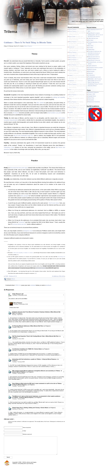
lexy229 (71, 112)
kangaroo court (28, 231)
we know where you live (19, 224)
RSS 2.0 (18, 285)
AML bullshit (40, 102)
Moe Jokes (90, 45)
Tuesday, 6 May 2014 (17, 327)
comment (33, 285)
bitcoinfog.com (61, 256)
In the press (91, 99)
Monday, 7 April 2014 (17, 314)
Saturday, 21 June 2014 (18, 338)
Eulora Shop (91, 98)
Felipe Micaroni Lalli (17, 294)
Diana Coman (72, 36)
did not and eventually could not (23, 135)
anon (70, 117)
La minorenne (91, 75)
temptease (71, 80)
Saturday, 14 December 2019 (19, 350)
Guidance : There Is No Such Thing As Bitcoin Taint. (28, 42)
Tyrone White (72, 55)
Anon (70, 89)
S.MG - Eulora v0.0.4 (11, 276)
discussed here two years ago (18, 167)
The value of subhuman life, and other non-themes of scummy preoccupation (95, 53)
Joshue (70, 135)
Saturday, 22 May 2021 (18, 409)
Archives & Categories (93, 92)
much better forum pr (40, 268)
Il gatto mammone (92, 65)
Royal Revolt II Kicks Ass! (94, 60)
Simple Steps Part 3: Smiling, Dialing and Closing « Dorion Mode (30, 407)
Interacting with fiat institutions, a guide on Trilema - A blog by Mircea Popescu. (34, 359)
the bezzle (16, 113)
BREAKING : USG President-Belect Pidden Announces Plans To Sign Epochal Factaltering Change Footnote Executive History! (95, 82)
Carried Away (91, 49)
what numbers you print (54, 113)
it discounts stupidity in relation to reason (23, 252)
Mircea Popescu (28, 46)
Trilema (10, 31)
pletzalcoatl (71, 47)
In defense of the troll (58, 276)
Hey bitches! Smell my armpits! (95, 67)
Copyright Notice (92, 96)
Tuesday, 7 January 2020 (18, 361)
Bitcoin (13, 278)
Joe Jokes (90, 47)
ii (39, 96)
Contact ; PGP (91, 94)
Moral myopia (91, 71)
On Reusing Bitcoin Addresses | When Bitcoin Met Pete (27, 326)
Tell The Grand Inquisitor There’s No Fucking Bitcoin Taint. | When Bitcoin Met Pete (35, 336)
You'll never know (54, 203)
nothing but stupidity (59, 97)
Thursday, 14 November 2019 (19, 295)
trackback (48, 285)
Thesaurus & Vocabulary (94, 101)
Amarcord (90, 73)
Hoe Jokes (90, 40)
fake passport (24, 196)
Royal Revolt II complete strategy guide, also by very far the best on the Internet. (95, 34)
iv (50, 212)
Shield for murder (92, 69)
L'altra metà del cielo (93, 38)
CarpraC (71, 75)
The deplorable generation (94, 77)
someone (21, 222)
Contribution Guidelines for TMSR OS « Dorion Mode (27, 349)
